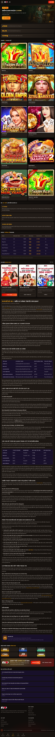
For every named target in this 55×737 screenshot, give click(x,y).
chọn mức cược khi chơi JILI (47, 595)
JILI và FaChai (39, 309)
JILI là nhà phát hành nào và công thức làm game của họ (13, 673)
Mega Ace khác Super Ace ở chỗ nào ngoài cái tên (12, 695)
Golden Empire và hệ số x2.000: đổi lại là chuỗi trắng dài (13, 700)
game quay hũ (7, 307)
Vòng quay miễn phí (4, 724)
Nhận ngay (9, 294)
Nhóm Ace (30, 710)
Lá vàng (2, 720)
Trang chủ (2, 734)
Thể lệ (45, 294)
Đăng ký (51, 2)
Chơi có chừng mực (32, 724)
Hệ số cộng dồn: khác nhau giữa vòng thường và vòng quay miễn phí (15, 684)
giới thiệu (31, 549)
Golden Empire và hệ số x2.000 (32, 587)
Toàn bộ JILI (30, 708)
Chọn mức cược (31, 722)
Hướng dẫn (23, 734)
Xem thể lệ (6, 18)
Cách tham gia (27, 294)
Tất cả (51, 262)
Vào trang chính (47, 662)
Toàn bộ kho (50, 40)
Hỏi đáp (2, 725)
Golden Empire (31, 712)
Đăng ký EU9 (35, 662)
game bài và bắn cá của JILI (26, 602)
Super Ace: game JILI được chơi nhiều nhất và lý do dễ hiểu (13, 689)
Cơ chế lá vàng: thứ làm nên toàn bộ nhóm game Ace (12, 678)
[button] (2, 2)
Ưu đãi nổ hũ (30, 720)
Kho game (8, 734)
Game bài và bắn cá (32, 714)
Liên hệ (29, 725)
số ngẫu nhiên (40, 482)
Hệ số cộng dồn (4, 722)
